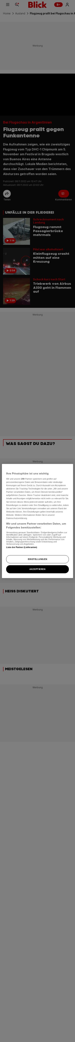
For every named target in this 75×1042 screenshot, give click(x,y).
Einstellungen (37, 559)
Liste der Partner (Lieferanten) (21, 547)
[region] (37, 521)
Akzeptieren (37, 569)
